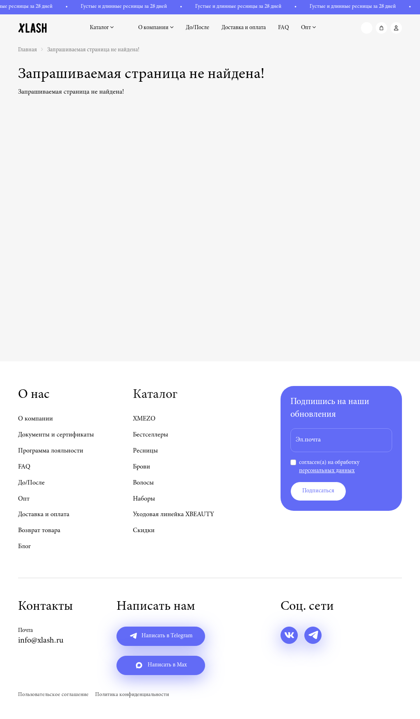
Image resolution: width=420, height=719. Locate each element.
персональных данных (327, 471)
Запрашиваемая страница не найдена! (93, 50)
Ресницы (145, 451)
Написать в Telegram (166, 636)
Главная (27, 50)
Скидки (144, 530)
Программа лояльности (50, 451)
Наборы (144, 499)
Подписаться (318, 491)
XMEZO (144, 419)
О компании (154, 28)
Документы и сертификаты (56, 435)
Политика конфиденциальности (132, 695)
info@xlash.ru (41, 640)
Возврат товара (39, 530)
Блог (24, 546)
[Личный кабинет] (396, 28)
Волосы (143, 483)
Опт (306, 28)
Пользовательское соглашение (53, 695)
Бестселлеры (150, 435)
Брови (141, 467)
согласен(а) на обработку (329, 467)
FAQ (283, 28)
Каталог (100, 28)
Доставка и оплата (243, 28)
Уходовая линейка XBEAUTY (173, 514)
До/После (197, 28)
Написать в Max (166, 665)
